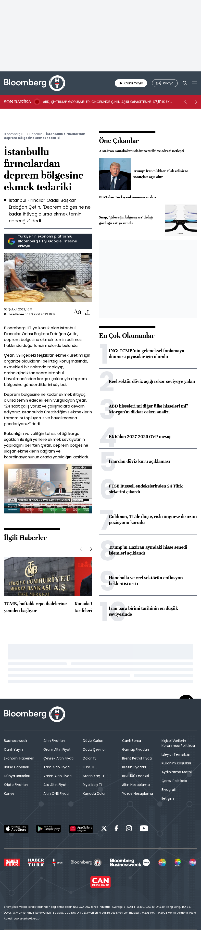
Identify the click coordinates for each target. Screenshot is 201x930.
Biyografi (169, 789)
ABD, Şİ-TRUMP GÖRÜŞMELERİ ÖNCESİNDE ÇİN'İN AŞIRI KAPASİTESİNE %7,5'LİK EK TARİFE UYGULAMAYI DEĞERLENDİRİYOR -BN (106, 101)
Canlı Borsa (131, 740)
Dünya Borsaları (17, 775)
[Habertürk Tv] (36, 862)
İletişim (168, 798)
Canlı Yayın (13, 749)
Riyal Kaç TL (92, 784)
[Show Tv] (162, 862)
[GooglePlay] (48, 828)
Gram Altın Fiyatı (57, 749)
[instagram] (129, 829)
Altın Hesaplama (136, 784)
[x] (104, 829)
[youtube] (144, 829)
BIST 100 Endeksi (135, 775)
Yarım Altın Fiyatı (57, 775)
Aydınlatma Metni (177, 772)
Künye (9, 793)
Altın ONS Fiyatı (56, 793)
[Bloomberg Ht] (86, 862)
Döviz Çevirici (94, 749)
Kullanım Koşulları (176, 763)
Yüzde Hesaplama (137, 793)
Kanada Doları (94, 793)
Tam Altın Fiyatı (56, 767)
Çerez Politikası (174, 780)
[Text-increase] (77, 312)
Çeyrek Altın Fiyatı (58, 758)
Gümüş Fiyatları (135, 749)
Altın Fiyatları (54, 740)
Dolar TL (89, 758)
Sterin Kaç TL (94, 775)
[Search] (185, 83)
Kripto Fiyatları (16, 784)
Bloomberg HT (14, 134)
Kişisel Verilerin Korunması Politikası (178, 743)
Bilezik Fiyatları (134, 767)
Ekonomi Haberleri (19, 758)
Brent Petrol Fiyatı (137, 758)
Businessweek (15, 740)
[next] (196, 101)
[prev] (185, 101)
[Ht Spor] (57, 862)
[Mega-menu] (194, 83)
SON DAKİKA (17, 101)
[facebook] (116, 829)
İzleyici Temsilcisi (176, 754)
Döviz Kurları (93, 740)
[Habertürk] (12, 862)
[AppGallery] (81, 828)
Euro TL (89, 767)
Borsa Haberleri (16, 767)
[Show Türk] (178, 862)
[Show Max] (193, 862)
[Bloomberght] (34, 83)
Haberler (35, 134)
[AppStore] (16, 828)
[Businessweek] (130, 862)
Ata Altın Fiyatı (55, 784)
